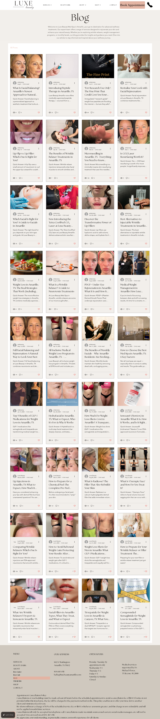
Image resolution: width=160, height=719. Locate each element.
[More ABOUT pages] (85, 5)
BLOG (15, 678)
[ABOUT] (47, 668)
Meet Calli (16, 675)
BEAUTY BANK (19, 665)
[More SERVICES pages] (51, 5)
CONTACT (18, 688)
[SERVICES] (47, 662)
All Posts (14, 47)
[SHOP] (47, 684)
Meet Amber (17, 672)
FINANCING (17, 681)
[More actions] (39, 83)
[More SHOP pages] (100, 5)
